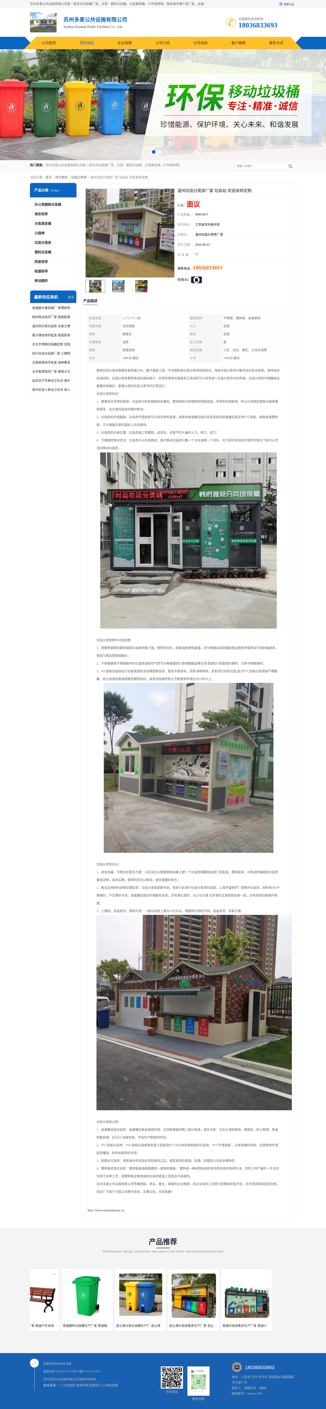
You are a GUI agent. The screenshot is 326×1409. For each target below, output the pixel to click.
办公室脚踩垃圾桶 (48, 204)
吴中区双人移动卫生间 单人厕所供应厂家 (53, 389)
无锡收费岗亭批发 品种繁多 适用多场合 (53, 362)
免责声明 (82, 1385)
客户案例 (238, 43)
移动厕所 (41, 281)
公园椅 (40, 233)
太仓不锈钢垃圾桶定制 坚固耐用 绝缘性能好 (53, 344)
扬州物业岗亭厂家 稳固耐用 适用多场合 (53, 317)
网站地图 (112, 1385)
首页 (48, 177)
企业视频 (125, 43)
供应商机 (87, 43)
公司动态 (200, 43)
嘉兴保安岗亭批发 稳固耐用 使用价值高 (53, 335)
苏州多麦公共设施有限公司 (60, 1379)
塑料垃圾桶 (43, 252)
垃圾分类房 (79, 177)
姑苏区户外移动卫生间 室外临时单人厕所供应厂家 (53, 380)
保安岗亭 (41, 214)
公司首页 (49, 43)
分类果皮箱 (43, 223)
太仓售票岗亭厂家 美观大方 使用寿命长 (53, 371)
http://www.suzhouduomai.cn (106, 1210)
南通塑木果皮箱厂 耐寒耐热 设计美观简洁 (53, 308)
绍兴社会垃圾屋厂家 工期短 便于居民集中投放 (53, 353)
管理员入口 (97, 1385)
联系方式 (276, 43)
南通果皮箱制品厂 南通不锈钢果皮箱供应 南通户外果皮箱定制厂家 (237, 1325)
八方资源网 (67, 1385)
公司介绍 (162, 43)
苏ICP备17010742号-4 (86, 1371)
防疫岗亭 (41, 261)
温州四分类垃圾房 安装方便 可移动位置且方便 (53, 326)
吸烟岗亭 (41, 271)
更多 (71, 297)
